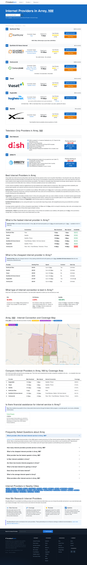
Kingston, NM (29, 490)
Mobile (35, 51)
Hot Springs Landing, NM (38, 490)
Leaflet (54, 364)
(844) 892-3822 (71, 147)
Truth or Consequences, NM (11, 490)
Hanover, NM (16, 491)
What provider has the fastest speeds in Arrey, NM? (23, 455)
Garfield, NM (13, 488)
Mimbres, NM (70, 490)
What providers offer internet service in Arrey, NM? (23, 478)
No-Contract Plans (36, 556)
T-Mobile (46, 554)
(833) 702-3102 (71, 165)
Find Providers (48, 531)
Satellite (29, 85)
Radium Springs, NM (48, 490)
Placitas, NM (39, 488)
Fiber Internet (35, 543)
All (16, 324)
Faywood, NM (63, 490)
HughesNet (9, 243)
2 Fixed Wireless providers (45, 320)
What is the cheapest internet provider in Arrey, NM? (24, 451)
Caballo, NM (19, 488)
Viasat (7, 238)
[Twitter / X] (74, 552)
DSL (31, 67)
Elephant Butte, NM (22, 490)
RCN (46, 556)
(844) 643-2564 (71, 66)
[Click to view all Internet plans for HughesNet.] (16, 97)
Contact (72, 545)
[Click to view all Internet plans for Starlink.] (16, 115)
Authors (72, 543)
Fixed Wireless (29, 51)
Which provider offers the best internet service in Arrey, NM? (26, 436)
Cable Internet (36, 547)
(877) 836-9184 (71, 114)
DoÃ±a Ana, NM (9, 491)
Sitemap (60, 552)
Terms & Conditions (12, 552)
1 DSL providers (35, 320)
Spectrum (47, 547)
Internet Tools (61, 543)
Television (33, 69)
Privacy (6, 552)
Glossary (60, 545)
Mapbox (78, 364)
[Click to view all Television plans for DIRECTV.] (16, 162)
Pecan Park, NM (31, 491)
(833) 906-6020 (71, 33)
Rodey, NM (57, 488)
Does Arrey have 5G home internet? (18, 470)
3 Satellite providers (58, 320)
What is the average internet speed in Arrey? (21, 474)
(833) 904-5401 (71, 50)
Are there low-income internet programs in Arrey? (23, 463)
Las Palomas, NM (32, 488)
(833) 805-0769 (71, 83)
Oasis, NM (8, 488)
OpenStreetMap (62, 364)
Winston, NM (76, 490)
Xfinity (46, 543)
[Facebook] (71, 552)
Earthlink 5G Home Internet (13, 241)
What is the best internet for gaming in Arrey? (22, 467)
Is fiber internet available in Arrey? (18, 459)
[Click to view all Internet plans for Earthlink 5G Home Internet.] (16, 51)
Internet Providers (36, 541)
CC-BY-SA (71, 364)
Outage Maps (61, 549)
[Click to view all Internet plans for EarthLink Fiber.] (16, 35)
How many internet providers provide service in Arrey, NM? (26, 448)
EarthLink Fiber (10, 232)
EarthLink (47, 541)
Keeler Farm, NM (23, 491)
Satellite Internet (36, 554)
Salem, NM (25, 488)
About (71, 541)
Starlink (8, 235)
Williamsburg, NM (63, 488)
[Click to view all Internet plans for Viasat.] (16, 84)
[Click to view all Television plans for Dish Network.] (16, 145)
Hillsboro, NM (51, 488)
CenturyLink (9, 246)
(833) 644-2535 (71, 97)
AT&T (46, 545)
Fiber (31, 36)
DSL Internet (35, 549)
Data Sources (61, 547)
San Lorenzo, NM (56, 490)
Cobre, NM (37, 491)
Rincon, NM (71, 488)
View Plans (70, 36)
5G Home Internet (31, 53)
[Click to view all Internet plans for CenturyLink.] (16, 68)
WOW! (46, 558)
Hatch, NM (45, 488)
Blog (59, 541)
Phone (31, 70)
